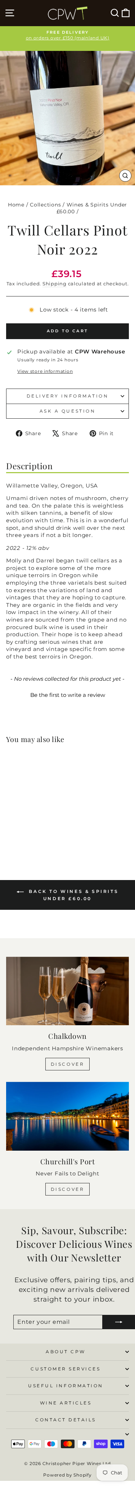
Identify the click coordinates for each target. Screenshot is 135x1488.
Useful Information (65, 1385)
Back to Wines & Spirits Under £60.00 (72, 895)
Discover (68, 1064)
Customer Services (65, 1368)
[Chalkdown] (67, 991)
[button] (67, 694)
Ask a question (67, 411)
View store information (45, 371)
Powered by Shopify (67, 1475)
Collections (45, 205)
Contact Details (65, 1419)
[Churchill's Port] (67, 1116)
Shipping (54, 283)
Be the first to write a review (67, 694)
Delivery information (68, 396)
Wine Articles (66, 1403)
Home (16, 205)
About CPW (66, 1351)
